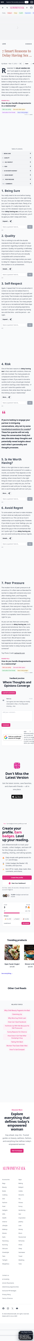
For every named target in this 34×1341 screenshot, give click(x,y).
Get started (26, 923)
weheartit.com (19, 653)
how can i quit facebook (17, 1022)
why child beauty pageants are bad (17, 1010)
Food (3, 1206)
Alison (5, 63)
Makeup (4, 1229)
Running (5, 1245)
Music (20, 1233)
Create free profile (17, 877)
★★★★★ (28, 44)
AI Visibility (5, 1279)
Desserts (21, 1195)
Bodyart (10, 13)
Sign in (10, 890)
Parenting (5, 1241)
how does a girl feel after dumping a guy (17, 1037)
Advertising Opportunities (10, 1287)
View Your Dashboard (19, 883)
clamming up (17, 1014)
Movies (4, 1233)
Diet (3, 1199)
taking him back (17, 1042)
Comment (6, 725)
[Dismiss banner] (30, 731)
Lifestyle (4, 1225)
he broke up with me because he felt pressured (17, 1027)
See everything (7, 973)
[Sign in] (31, 7)
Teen (3, 1256)
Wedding (21, 1260)
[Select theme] (27, 8)
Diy (19, 1199)
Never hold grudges (23, 112)
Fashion (4, 1202)
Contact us (5, 1275)
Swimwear (22, 1252)
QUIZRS (31, 114)
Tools (20, 1264)
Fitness (21, 1202)
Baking (21, 1183)
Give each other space (19, 109)
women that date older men (17, 1046)
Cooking (4, 1195)
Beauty (4, 1187)
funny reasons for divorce (17, 1032)
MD (20, 63)
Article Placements (8, 1283)
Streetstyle (5, 1252)
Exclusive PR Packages (9, 1291)
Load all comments (8, 693)
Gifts (3, 1214)
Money (21, 1229)
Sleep (15, 13)
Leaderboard (7, 923)
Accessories (6, 1179)
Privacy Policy (6, 1294)
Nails (3, 1237)
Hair (20, 1214)
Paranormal (22, 1237)
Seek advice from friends (8, 112)
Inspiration (28, 13)
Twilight (4, 1260)
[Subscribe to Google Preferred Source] (12, 737)
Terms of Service (7, 1298)
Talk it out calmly (6, 109)
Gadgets (5, 1210)
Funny (3, 13)
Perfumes (22, 1241)
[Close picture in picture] (20, 1332)
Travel (20, 1256)
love (4, 44)
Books (4, 1191)
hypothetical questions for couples (16, 429)
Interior (4, 1222)
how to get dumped (17, 1049)
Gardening (22, 1210)
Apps (20, 1179)
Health (21, 13)
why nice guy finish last (17, 1018)
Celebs (21, 1191)
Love (20, 1225)
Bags (3, 1183)
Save (26, 63)
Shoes (20, 1245)
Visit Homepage (17, 1151)
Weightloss (5, 1264)
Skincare (5, 1248)
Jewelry (21, 1222)
